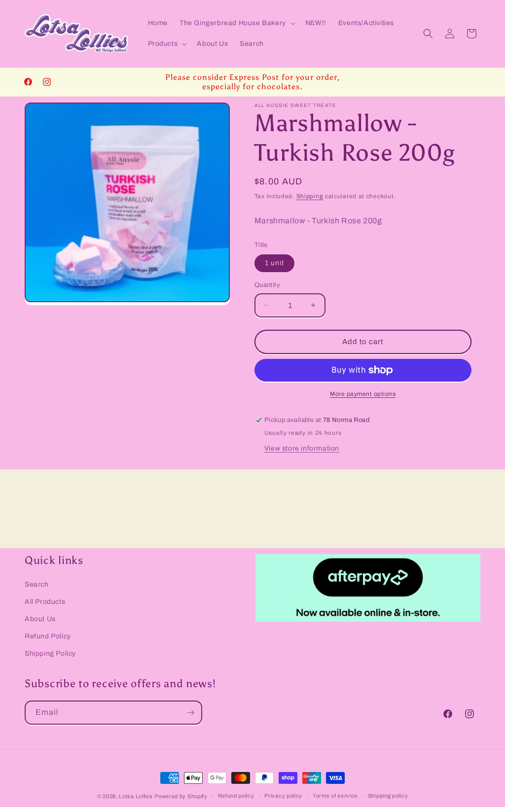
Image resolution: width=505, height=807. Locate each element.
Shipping (310, 196)
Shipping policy (388, 796)
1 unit (274, 263)
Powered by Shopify (181, 796)
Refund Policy (48, 636)
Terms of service (335, 796)
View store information (301, 448)
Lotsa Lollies (135, 796)
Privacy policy (283, 796)
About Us (40, 619)
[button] (236, 23)
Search (37, 584)
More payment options (363, 393)
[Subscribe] (190, 713)
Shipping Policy (50, 653)
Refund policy (236, 796)
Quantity (267, 284)
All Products (45, 601)
